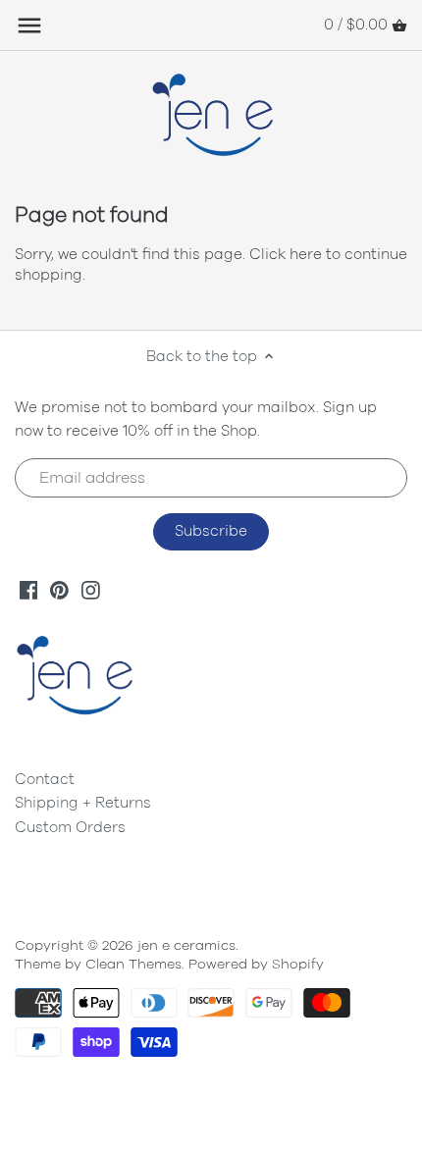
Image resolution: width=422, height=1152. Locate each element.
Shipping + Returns (83, 803)
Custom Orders (70, 827)
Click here (285, 254)
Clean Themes (133, 964)
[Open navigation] (29, 25)
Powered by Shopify (256, 964)
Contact (45, 779)
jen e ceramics (186, 946)
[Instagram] (90, 589)
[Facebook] (29, 589)
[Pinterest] (59, 589)
